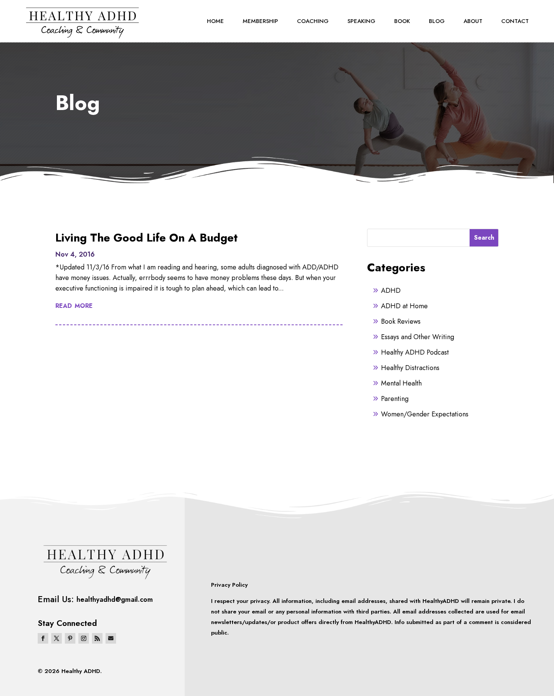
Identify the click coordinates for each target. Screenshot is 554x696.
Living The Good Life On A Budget (146, 237)
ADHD (391, 290)
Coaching (313, 21)
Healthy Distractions (410, 368)
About (473, 21)
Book (402, 21)
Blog (437, 21)
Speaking (361, 21)
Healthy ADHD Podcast (415, 352)
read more (74, 305)
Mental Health (401, 383)
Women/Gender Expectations (424, 414)
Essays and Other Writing (417, 337)
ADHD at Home (404, 306)
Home (215, 21)
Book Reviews (401, 321)
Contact (515, 21)
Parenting (395, 399)
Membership (260, 21)
